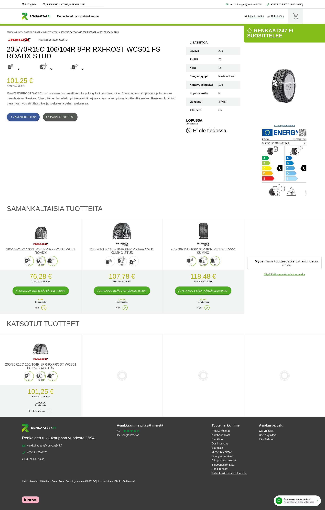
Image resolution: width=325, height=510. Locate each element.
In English (30, 4)
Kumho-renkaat (221, 435)
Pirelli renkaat (220, 468)
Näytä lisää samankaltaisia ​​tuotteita (284, 274)
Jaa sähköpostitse (62, 117)
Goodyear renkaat (222, 456)
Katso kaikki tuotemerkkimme (229, 473)
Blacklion (217, 439)
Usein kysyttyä (267, 435)
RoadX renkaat (32, 32)
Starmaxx (217, 447)
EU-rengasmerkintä (284, 125)
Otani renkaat (220, 443)
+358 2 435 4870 (37, 452)
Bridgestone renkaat (224, 460)
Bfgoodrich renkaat (223, 464)
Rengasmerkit (14, 32)
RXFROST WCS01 (50, 32)
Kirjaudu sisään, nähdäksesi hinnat (42, 290)
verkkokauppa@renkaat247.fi (246, 4)
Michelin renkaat (221, 452)
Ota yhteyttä (266, 430)
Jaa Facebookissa (24, 117)
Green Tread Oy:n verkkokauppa (78, 16)
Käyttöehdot (266, 439)
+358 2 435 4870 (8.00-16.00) (287, 4)
